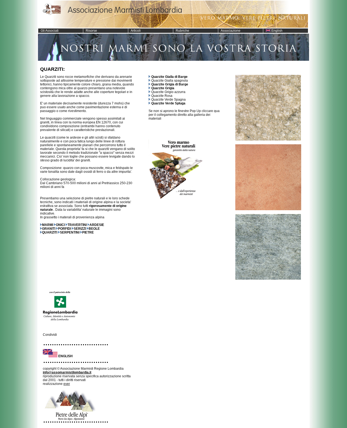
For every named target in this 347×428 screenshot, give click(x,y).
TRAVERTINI (77, 225)
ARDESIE (96, 225)
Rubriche (181, 31)
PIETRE (88, 232)
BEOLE (94, 229)
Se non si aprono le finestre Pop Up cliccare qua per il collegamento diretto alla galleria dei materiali (184, 114)
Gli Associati (48, 31)
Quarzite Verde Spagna (168, 99)
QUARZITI (49, 232)
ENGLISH (65, 356)
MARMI (47, 225)
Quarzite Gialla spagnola (169, 80)
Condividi (50, 335)
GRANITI (48, 229)
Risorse (90, 31)
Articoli (134, 31)
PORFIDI (64, 229)
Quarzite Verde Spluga (168, 103)
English (276, 31)
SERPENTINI (69, 232)
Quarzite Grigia (162, 88)
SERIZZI (80, 229)
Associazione (229, 31)
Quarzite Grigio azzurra (168, 92)
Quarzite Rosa (161, 96)
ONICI (60, 225)
